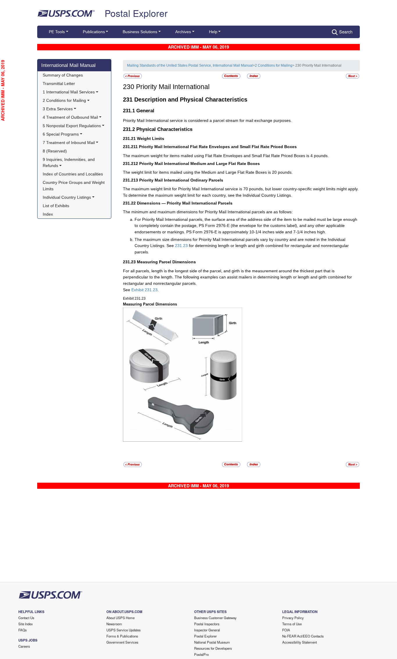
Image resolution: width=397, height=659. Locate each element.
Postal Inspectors (206, 623)
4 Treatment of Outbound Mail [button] (70, 117)
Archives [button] (183, 31)
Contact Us (26, 617)
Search (346, 32)
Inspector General (207, 630)
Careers (24, 646)
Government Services (122, 642)
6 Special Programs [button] (61, 134)
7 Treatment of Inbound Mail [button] (69, 142)
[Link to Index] (253, 76)
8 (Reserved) (55, 151)
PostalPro (201, 654)
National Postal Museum (212, 642)
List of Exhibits (56, 205)
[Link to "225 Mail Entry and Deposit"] (133, 76)
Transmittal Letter (59, 83)
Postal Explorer (136, 12)
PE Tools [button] (57, 31)
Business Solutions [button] (140, 31)
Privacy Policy (293, 617)
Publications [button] (94, 31)
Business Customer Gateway (215, 617)
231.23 (181, 245)
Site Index (25, 623)
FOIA (286, 630)
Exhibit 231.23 (144, 289)
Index (48, 214)
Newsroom (114, 623)
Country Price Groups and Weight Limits (74, 185)
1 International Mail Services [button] (69, 92)
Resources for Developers (213, 648)
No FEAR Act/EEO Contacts (303, 636)
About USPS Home (120, 617)
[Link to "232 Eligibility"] (352, 76)
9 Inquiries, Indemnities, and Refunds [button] (69, 162)
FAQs (22, 630)
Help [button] (213, 31)
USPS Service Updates (123, 630)
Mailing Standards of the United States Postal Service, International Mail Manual (190, 65)
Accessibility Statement (299, 642)
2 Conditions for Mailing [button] (64, 100)
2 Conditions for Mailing (273, 65)
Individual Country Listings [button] (67, 197)
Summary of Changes (63, 75)
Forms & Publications (122, 636)
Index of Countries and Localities (73, 174)
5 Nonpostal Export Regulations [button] (72, 125)
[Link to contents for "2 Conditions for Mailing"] (231, 76)
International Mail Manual (68, 65)
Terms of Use (292, 623)
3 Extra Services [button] (58, 108)
